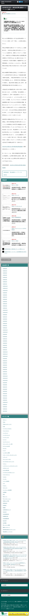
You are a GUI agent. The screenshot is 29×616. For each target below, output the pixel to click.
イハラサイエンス (18, 206)
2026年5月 (5, 275)
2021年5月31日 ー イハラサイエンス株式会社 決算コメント (19, 210)
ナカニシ (4, 463)
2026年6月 (5, 272)
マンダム (4, 479)
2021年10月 (5, 380)
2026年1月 (5, 283)
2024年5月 (5, 321)
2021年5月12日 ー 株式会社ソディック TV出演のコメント (19, 199)
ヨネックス (5, 487)
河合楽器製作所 (6, 518)
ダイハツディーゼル (7, 459)
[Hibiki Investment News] (7, 2)
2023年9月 (5, 334)
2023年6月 (5, 340)
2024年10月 (5, 312)
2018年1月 (5, 408)
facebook (22, 2)
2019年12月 (5, 402)
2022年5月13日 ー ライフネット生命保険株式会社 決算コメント (15, 252)
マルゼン (4, 476)
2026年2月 (5, 281)
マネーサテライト (6, 474)
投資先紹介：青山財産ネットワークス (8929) (13, 174)
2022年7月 (5, 360)
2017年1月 (5, 411)
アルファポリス (6, 430)
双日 (4, 494)
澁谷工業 (4, 520)
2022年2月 (5, 371)
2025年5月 (5, 301)
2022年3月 (5, 369)
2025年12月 (5, 286)
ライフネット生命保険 (7, 490)
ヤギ (4, 483)
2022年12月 (5, 351)
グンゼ (4, 450)
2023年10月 (5, 332)
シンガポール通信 (6, 452)
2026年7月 (5, 270)
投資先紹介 (5, 503)
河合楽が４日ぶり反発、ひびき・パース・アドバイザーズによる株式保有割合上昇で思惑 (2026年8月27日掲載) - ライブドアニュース (15, 548)
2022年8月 (5, 358)
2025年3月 (5, 305)
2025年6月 (5, 299)
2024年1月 (5, 327)
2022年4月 (5, 367)
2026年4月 (5, 277)
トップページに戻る (6, 259)
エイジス (4, 439)
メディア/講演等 (6, 481)
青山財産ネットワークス (11, 13)
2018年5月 (5, 406)
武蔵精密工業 (5, 516)
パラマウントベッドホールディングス (10, 465)
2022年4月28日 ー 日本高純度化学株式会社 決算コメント (19, 221)
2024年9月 (5, 314)
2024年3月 (5, 325)
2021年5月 (5, 391)
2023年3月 (5, 345)
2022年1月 (5, 373)
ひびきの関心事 (6, 470)
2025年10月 (5, 290)
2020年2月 (5, 400)
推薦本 (4, 507)
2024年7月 (5, 316)
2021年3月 (5, 395)
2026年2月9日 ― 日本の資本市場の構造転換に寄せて (18, 234)
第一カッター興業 (6, 525)
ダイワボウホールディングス (8, 461)
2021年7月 (5, 386)
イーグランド (5, 433)
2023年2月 (5, 347)
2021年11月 (5, 378)
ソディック (17, 195)
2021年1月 (5, 397)
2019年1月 (5, 404)
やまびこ (4, 485)
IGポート (13, 184)
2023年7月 (5, 338)
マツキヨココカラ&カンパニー (9, 472)
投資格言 (4, 505)
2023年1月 (5, 349)
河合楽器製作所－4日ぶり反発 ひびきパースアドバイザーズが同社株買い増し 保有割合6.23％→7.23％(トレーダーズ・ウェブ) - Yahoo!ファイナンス (15, 556)
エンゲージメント (18, 228)
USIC (4, 426)
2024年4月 (5, 323)
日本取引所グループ (7, 509)
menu (26, 1)
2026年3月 (5, 279)
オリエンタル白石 (6, 446)
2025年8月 (5, 294)
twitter (20, 2)
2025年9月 (5, 292)
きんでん (4, 448)
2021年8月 (5, 384)
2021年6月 (5, 389)
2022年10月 (5, 356)
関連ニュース (7, 537)
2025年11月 (5, 288)
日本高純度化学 (18, 217)
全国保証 (4, 492)
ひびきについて (6, 468)
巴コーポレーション (7, 498)
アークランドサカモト (7, 428)
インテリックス (6, 437)
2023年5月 (5, 343)
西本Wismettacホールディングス (9, 529)
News (5, 13)
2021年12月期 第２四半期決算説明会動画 (12, 146)
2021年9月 (5, 382)
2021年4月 (5, 393)
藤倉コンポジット (6, 527)
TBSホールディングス (7, 424)
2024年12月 (5, 310)
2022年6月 (5, 362)
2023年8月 (5, 336)
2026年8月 (5, 268)
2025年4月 (5, 303)
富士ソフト (5, 496)
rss (18, 2)
